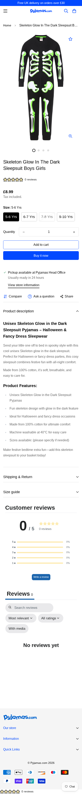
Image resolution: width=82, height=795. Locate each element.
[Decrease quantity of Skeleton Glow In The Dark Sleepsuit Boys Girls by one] (23, 232)
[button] (41, 541)
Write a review (41, 577)
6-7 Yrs (29, 217)
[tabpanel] (41, 646)
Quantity (9, 231)
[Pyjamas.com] (41, 11)
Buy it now (41, 255)
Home (7, 25)
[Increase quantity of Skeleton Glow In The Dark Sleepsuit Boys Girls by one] (74, 232)
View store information (23, 285)
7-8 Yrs (47, 217)
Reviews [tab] (20, 594)
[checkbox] (16, 628)
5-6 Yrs (11, 217)
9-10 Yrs (66, 217)
